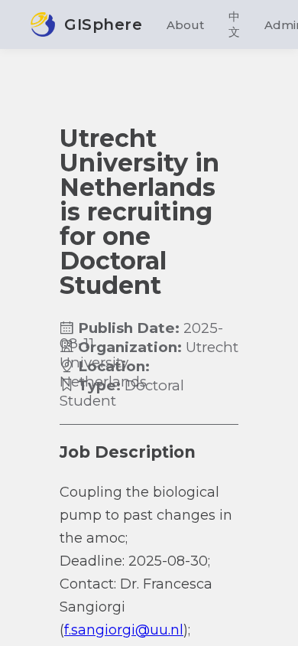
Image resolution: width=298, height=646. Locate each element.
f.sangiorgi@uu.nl (123, 630)
